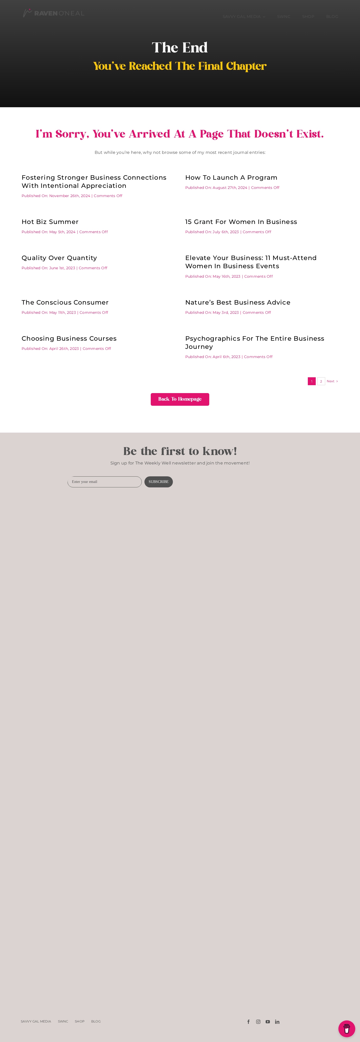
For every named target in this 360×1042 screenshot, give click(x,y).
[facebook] (248, 1022)
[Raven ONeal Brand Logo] (53, 7)
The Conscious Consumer (65, 302)
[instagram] (258, 1022)
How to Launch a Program (231, 177)
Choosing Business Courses (69, 338)
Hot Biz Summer (50, 222)
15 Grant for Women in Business (241, 222)
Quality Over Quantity (59, 258)
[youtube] (268, 1022)
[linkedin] (277, 1022)
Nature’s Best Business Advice (238, 302)
